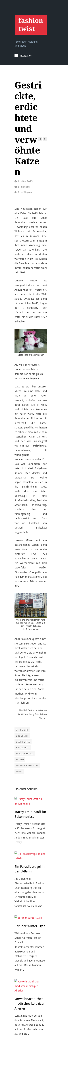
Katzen (20, 759)
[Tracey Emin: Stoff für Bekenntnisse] (31, 801)
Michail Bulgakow (27, 765)
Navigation (26, 55)
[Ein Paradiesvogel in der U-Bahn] (31, 856)
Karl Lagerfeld (25, 753)
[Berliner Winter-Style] (31, 917)
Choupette (22, 735)
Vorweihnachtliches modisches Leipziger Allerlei (30, 1003)
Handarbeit (23, 747)
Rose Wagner (24, 192)
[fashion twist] (31, 24)
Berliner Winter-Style (30, 926)
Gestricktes (23, 741)
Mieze (19, 771)
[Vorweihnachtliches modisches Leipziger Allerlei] (31, 986)
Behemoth (22, 729)
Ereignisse (24, 186)
